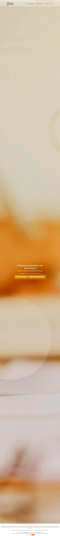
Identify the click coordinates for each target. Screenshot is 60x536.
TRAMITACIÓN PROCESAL (36, 276)
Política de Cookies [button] (28, 534)
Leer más (47, 530)
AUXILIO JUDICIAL (21, 276)
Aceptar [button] (33, 534)
